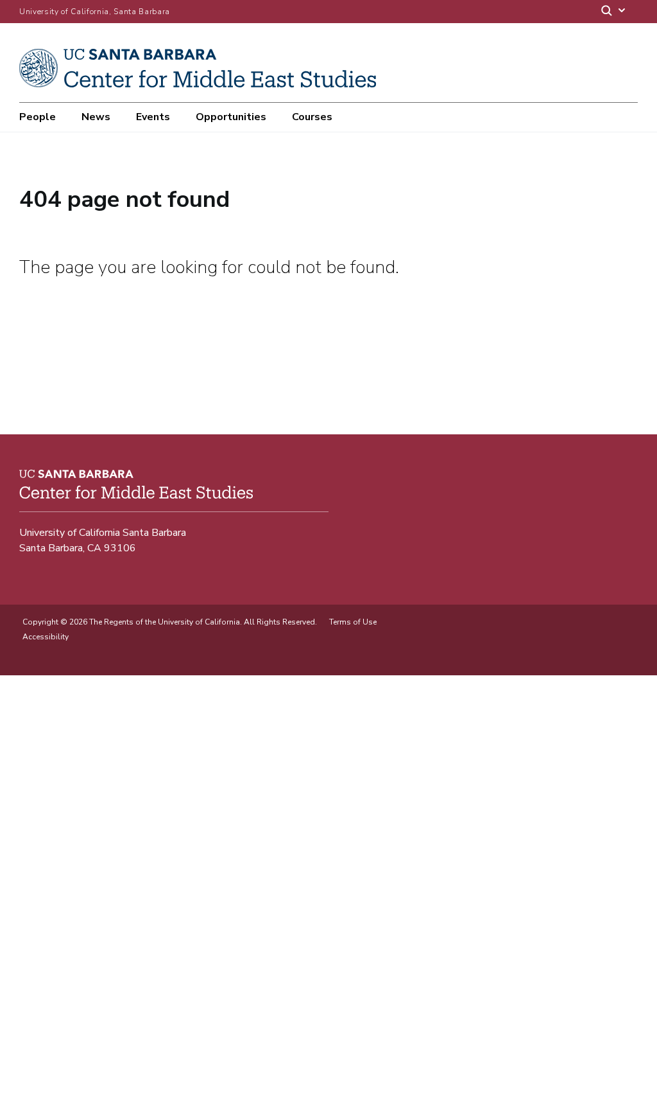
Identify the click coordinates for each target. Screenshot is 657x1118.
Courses (312, 117)
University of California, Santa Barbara (94, 11)
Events (153, 117)
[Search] (614, 12)
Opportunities (231, 117)
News (95, 117)
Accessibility (45, 637)
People (37, 117)
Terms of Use (353, 622)
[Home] (202, 84)
